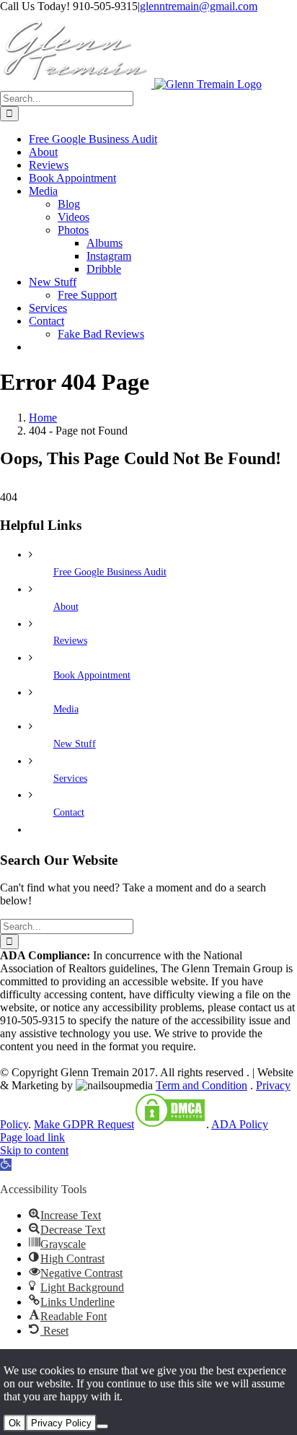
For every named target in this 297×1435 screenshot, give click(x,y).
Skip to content (34, 1150)
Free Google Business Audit (110, 572)
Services (70, 778)
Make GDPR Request (84, 1124)
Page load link (32, 1137)
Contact (68, 812)
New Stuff (74, 743)
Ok (15, 1423)
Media (66, 709)
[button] (6, 1165)
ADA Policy (239, 1124)
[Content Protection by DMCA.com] (170, 1124)
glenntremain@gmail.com (198, 6)
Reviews (70, 640)
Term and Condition (201, 1085)
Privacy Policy (61, 1423)
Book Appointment (91, 675)
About (66, 606)
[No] (102, 1426)
